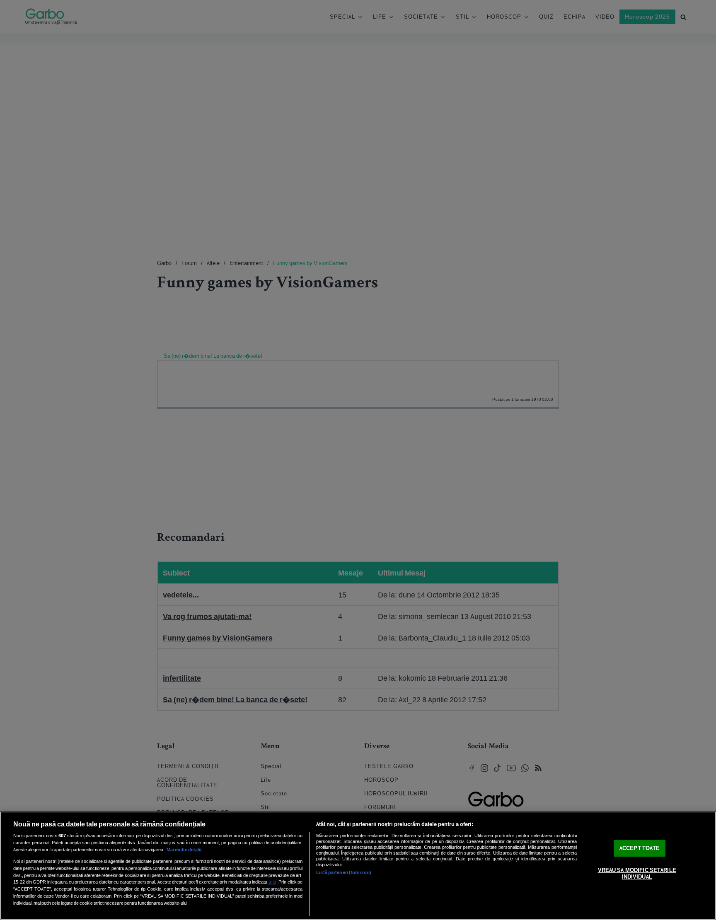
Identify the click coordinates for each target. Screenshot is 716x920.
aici (272, 882)
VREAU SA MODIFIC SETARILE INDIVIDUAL (637, 874)
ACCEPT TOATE (639, 848)
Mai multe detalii (184, 850)
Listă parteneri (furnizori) (343, 872)
